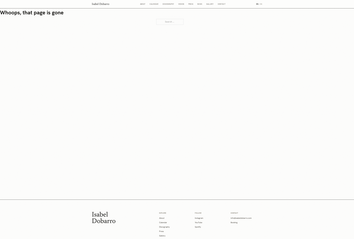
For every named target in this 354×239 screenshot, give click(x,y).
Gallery (210, 4)
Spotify (198, 227)
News (199, 4)
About (142, 4)
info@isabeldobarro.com (241, 218)
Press (190, 4)
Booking (234, 222)
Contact (222, 4)
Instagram (199, 218)
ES (261, 4)
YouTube (198, 222)
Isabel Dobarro (100, 4)
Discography (168, 4)
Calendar (154, 4)
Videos (181, 4)
